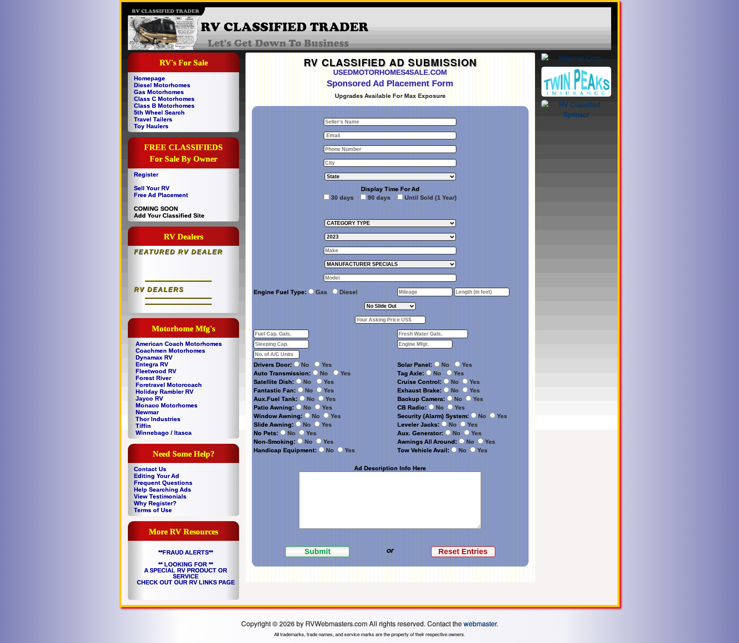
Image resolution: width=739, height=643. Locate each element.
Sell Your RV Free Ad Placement (161, 191)
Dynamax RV (154, 357)
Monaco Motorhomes (167, 405)
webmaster (480, 623)
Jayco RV (149, 398)
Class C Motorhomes (164, 98)
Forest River (153, 378)
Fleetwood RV (156, 371)
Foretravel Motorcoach (169, 384)
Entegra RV (152, 364)
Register (146, 174)
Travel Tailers (153, 119)
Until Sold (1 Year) (431, 197)
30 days (342, 197)
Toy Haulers (151, 126)
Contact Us (150, 469)
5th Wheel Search (159, 112)
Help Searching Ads (162, 489)
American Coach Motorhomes (179, 343)
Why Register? (155, 503)
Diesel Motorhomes (162, 85)
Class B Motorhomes (164, 105)
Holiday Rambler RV (164, 391)
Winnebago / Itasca (164, 432)
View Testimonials (160, 496)
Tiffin (143, 425)
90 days (379, 197)
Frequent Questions (163, 482)
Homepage (149, 78)
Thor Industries (158, 419)
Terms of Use (153, 510)
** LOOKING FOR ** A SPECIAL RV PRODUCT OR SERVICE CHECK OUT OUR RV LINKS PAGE (186, 573)
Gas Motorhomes (159, 91)
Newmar (147, 412)
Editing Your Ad (156, 475)
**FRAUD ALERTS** (185, 552)
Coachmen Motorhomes (170, 350)
